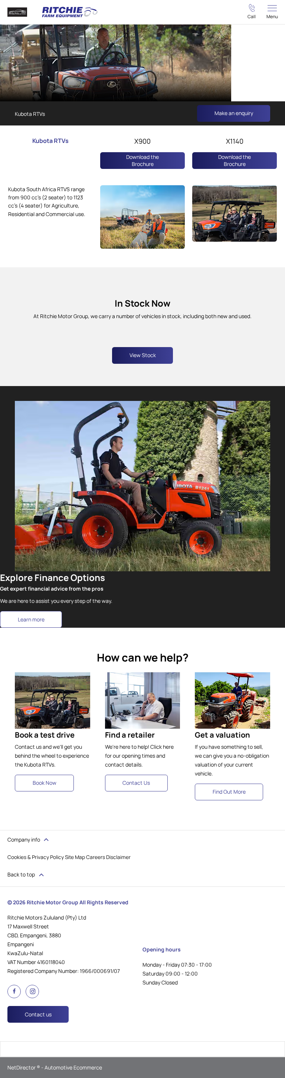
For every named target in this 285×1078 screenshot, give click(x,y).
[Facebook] (13, 990)
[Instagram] (32, 991)
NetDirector (22, 1067)
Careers (95, 856)
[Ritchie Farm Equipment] (70, 12)
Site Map (75, 856)
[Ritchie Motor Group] (17, 12)
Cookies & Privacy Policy (35, 856)
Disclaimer (118, 856)
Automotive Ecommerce (73, 1067)
